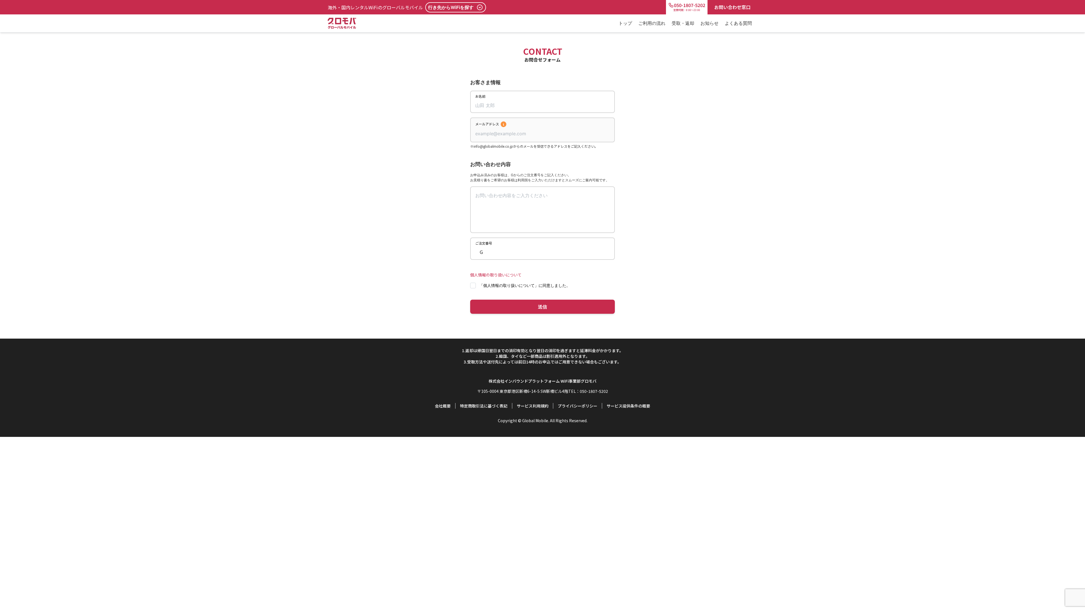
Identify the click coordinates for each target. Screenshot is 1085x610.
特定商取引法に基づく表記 (483, 406)
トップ (625, 23)
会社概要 (443, 406)
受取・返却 (683, 23)
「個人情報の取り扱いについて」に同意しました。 (524, 285)
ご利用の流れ (651, 23)
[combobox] (542, 134)
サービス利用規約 (532, 406)
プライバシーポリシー (577, 406)
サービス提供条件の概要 (628, 406)
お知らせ (709, 23)
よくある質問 (738, 23)
